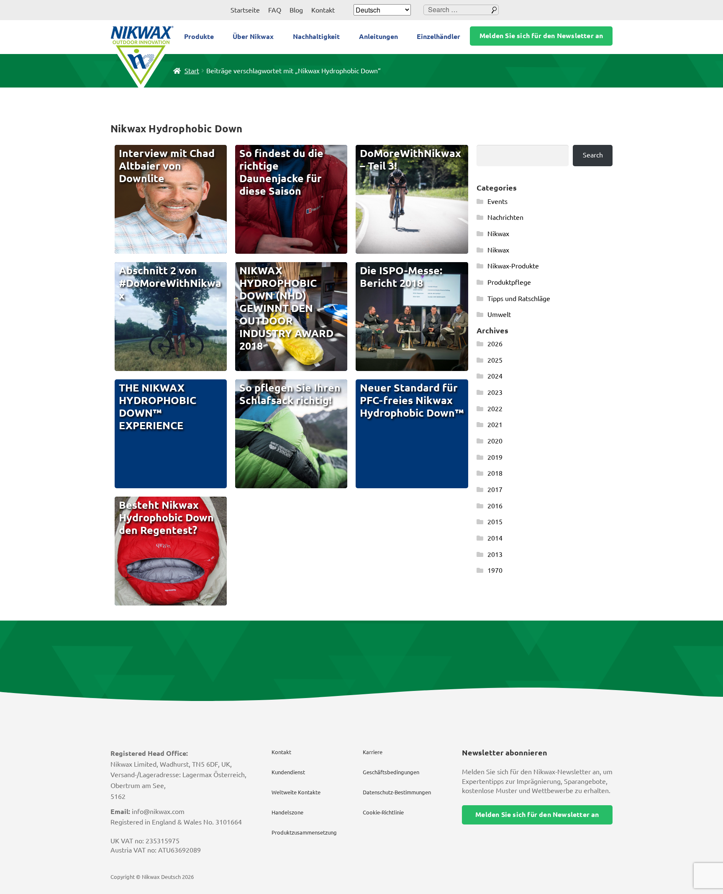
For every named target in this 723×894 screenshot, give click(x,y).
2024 (495, 376)
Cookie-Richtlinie (383, 812)
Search (593, 155)
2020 (495, 441)
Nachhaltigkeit (316, 36)
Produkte (199, 36)
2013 (495, 554)
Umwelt (499, 314)
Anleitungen (378, 36)
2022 (495, 408)
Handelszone (287, 812)
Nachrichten (505, 217)
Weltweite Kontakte (296, 792)
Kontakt (323, 10)
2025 (495, 360)
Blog (296, 10)
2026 (495, 344)
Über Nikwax (253, 36)
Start (192, 71)
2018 (495, 473)
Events (497, 201)
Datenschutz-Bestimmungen (397, 792)
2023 (495, 392)
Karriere (372, 752)
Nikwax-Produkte (513, 266)
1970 (495, 570)
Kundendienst (288, 772)
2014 (495, 538)
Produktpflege (509, 282)
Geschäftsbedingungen (391, 772)
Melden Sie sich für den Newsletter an (541, 35)
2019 (495, 457)
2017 (495, 489)
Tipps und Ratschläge (518, 298)
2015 (495, 522)
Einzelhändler (438, 36)
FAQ (274, 10)
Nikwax (498, 233)
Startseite (245, 10)
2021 (495, 424)
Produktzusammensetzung (304, 832)
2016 (495, 506)
